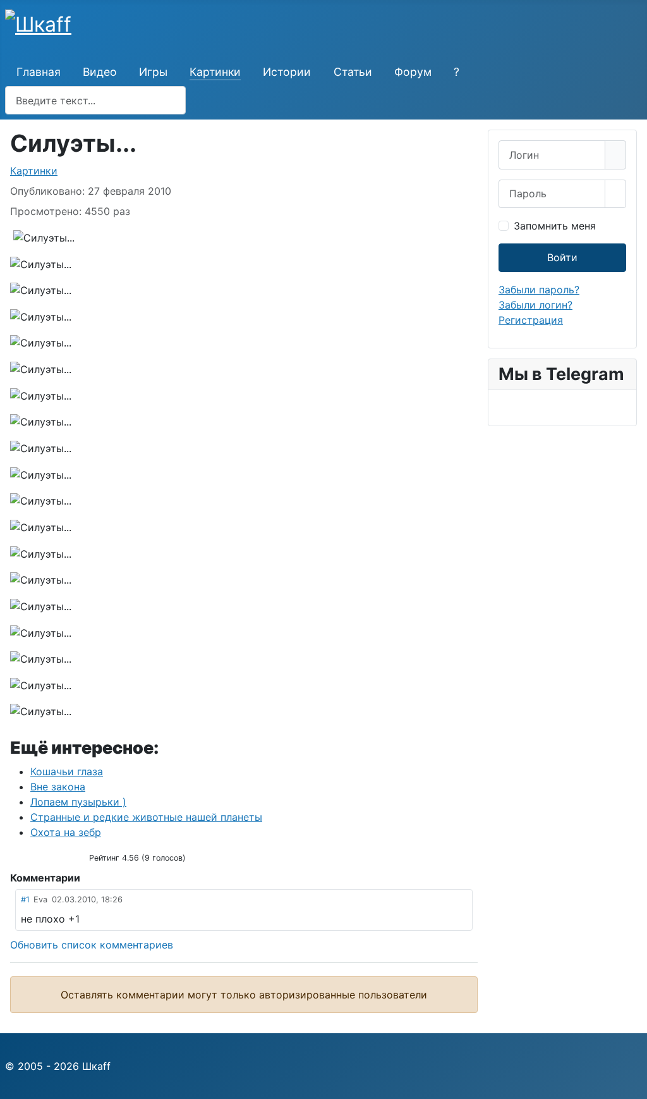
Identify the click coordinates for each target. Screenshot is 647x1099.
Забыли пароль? (539, 289)
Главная (38, 71)
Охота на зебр (65, 832)
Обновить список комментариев (91, 944)
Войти (562, 257)
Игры (153, 71)
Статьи (353, 71)
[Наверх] (631, 1083)
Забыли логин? (535, 304)
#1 (25, 899)
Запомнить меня (555, 225)
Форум (413, 71)
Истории (287, 71)
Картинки (215, 71)
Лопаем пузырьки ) (78, 801)
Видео (100, 71)
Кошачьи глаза (66, 771)
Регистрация (531, 320)
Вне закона (57, 786)
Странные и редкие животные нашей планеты (146, 817)
